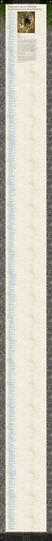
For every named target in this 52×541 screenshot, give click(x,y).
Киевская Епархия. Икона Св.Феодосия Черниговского (12, 173)
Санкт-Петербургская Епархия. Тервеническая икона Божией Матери (12, 456)
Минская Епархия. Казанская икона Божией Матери (12, 204)
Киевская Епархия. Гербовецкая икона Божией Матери (12, 169)
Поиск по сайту (28, 536)
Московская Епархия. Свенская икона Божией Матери (12, 305)
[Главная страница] (2, 1)
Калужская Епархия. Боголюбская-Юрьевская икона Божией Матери (12, 158)
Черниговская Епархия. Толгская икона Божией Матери (12, 513)
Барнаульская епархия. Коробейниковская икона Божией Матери (12, 18)
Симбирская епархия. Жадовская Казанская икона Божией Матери (12, 466)
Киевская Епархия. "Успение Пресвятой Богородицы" (12, 166)
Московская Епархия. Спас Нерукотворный (12, 307)
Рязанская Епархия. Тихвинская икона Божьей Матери (12, 426)
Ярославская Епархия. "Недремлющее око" (11, 518)
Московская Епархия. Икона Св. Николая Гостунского (12, 275)
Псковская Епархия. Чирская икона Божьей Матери (12, 403)
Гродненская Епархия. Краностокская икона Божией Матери (11, 96)
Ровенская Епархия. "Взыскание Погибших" (12, 409)
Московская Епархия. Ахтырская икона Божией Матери (12, 252)
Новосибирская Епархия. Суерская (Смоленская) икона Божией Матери (12, 351)
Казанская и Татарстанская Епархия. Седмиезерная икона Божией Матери (12, 156)
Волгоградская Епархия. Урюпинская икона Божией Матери (12, 76)
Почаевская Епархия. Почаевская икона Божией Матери (12, 388)
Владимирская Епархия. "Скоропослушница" (12, 55)
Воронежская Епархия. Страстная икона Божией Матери (12, 86)
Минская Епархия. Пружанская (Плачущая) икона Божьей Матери (12, 211)
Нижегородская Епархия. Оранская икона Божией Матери (12, 332)
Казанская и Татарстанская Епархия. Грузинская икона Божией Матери (12, 148)
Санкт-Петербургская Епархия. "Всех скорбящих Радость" (12, 442)
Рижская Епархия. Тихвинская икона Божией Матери (12, 405)
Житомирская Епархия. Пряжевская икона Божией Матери (12, 126)
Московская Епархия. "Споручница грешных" (12, 246)
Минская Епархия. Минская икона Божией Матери (12, 208)
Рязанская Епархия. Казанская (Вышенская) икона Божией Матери (12, 424)
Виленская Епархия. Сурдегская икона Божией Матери (12, 44)
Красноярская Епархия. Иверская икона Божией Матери (12, 185)
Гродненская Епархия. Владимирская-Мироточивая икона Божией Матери (12, 91)
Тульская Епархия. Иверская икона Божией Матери (12, 494)
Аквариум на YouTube (29, 538)
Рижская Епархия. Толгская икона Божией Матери (12, 407)
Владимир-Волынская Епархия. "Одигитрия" (11, 49)
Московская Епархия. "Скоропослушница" (11, 244)
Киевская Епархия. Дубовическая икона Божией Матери (11, 171)
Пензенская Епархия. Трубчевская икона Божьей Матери (12, 373)
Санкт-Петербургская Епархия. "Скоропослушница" (12, 446)
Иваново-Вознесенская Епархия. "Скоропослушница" (12, 131)
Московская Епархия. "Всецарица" (11, 226)
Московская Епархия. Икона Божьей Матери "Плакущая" (12, 274)
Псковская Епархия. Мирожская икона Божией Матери (12, 397)
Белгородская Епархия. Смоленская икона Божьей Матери (12, 25)
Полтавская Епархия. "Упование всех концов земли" (12, 380)
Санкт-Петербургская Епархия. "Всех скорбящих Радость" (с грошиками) (12, 440)
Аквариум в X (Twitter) (27, 538)
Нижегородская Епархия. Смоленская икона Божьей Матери (12, 335)
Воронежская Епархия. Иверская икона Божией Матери (12, 84)
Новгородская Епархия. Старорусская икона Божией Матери (12, 341)
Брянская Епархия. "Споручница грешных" (12, 35)
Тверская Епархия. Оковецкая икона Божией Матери (12, 488)
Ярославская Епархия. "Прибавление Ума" (11, 520)
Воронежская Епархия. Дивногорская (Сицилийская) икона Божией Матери (12, 81)
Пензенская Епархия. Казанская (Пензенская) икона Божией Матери (12, 368)
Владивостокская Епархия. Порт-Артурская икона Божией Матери (12, 47)
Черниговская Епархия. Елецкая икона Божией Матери (12, 507)
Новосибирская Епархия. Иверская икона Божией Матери (12, 343)
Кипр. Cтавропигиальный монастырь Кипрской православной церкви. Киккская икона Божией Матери (12, 177)
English (48, 1)
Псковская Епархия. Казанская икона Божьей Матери (12, 394)
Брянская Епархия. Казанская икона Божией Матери (12, 40)
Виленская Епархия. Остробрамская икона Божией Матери (11, 42)
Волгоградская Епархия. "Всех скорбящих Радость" (12, 73)
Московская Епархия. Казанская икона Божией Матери (12, 287)
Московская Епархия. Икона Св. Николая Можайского (12, 277)
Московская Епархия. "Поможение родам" (11, 243)
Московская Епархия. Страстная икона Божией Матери (12, 311)
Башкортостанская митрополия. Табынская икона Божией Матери (12, 21)
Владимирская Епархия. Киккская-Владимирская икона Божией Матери (12, 65)
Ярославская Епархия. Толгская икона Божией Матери (12, 526)
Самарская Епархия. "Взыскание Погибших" (12, 431)
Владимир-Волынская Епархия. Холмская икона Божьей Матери (12, 51)
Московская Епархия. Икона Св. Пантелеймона (12, 281)
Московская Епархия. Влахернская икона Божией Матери (12, 259)
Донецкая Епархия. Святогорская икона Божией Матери (12, 104)
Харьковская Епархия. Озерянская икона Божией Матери (12, 499)
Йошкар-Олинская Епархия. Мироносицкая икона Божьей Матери (12, 145)
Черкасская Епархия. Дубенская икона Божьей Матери (12, 504)
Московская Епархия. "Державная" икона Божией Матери (12, 230)
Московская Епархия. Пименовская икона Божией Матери (12, 300)
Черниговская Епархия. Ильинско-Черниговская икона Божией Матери (12, 509)
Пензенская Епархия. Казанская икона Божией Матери (12, 371)
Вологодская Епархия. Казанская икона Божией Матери (12, 78)
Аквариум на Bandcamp (25, 538)
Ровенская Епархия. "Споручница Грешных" (12, 412)
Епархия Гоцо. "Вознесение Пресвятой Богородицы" (12, 115)
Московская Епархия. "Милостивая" (11, 234)
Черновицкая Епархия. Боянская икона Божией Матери (12, 516)
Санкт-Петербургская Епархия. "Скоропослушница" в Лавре (12, 448)
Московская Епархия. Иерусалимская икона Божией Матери (11, 269)
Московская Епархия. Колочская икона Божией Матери (12, 292)
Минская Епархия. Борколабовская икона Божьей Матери (12, 199)
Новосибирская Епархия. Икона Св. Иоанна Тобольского (12, 346)
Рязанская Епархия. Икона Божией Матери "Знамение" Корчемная (12, 421)
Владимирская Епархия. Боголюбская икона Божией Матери (12, 57)
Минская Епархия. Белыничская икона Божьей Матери (12, 197)
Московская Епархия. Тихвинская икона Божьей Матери (12, 313)
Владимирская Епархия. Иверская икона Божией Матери (12, 62)
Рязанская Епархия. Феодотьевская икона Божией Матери (11, 429)
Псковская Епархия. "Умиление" (11, 389)
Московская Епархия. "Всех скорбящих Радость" (12, 224)
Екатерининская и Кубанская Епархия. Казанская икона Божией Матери (12, 112)
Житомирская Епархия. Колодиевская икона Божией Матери (12, 121)
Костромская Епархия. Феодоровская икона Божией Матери (12, 182)
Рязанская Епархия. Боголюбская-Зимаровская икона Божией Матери (12, 419)
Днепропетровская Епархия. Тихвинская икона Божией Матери (12, 101)
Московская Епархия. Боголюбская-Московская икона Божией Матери (12, 254)
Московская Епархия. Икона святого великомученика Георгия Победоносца (12, 285)
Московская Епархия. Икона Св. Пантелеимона (12, 279)
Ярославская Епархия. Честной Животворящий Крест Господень (12, 529)
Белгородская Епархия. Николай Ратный (12, 23)
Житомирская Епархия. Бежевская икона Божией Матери (12, 119)
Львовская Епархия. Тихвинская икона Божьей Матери (12, 192)
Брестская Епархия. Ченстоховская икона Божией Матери (11, 32)
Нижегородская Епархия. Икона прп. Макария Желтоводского (12, 327)
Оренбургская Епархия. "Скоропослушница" (12, 361)
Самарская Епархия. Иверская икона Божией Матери (12, 435)
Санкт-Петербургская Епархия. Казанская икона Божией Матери (12, 451)
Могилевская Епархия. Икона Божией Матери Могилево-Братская (12, 216)
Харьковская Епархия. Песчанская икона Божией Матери (12, 502)
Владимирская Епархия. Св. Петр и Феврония (12, 72)
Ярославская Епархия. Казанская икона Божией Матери (12, 522)
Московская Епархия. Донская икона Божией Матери (12, 264)
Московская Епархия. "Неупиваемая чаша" (11, 236)
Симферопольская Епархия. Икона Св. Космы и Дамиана (12, 470)
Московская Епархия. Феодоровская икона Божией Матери (11, 318)
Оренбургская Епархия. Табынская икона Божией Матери (12, 363)
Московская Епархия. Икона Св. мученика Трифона (12, 282)
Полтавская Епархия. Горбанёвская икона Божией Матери (12, 383)
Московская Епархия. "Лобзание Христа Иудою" (12, 232)
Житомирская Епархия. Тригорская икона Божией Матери (12, 129)
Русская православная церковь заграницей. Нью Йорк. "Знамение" (12, 416)
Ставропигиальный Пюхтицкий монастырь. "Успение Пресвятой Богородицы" (12, 478)
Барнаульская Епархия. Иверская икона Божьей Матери (12, 14)
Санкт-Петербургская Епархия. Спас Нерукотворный (11, 453)
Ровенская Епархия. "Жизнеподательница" (11, 411)
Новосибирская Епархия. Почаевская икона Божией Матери (12, 348)
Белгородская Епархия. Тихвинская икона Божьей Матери (12, 28)
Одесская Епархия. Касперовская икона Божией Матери (11, 359)
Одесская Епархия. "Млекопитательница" (11, 354)
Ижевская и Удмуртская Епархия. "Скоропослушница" (12, 132)
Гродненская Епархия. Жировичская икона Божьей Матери (12, 94)
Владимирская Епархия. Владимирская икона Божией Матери (12, 60)
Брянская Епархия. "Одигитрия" (11, 34)
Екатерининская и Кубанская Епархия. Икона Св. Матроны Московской (12, 110)
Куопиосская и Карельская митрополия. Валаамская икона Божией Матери (12, 190)
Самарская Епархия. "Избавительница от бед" (12, 433)
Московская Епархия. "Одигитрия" (11, 241)
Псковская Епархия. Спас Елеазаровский (12, 401)
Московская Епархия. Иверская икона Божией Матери (12, 267)
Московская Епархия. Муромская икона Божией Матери (12, 297)
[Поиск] (2, 537)
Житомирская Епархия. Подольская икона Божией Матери (12, 124)
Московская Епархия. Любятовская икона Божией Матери (12, 295)
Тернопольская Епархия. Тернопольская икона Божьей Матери (12, 490)
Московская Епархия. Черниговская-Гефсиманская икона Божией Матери (11, 321)
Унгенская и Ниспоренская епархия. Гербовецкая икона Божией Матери (12, 497)
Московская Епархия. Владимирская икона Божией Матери (11, 257)
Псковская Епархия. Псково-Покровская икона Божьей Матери (12, 399)
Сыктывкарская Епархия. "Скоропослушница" (12, 483)
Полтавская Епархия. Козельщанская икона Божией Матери (11, 385)
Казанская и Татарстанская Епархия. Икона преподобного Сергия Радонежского (12, 150)
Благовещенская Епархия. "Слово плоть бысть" (12, 29)
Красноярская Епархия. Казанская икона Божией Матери (12, 187)
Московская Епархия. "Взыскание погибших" (12, 223)
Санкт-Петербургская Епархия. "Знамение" (11, 444)
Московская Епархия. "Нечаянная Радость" (11, 237)
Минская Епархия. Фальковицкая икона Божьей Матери (11, 213)
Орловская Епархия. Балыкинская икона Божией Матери (12, 366)
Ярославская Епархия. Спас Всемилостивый (12, 524)
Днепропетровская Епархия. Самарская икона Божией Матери (12, 99)
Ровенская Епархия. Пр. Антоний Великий (12, 414)
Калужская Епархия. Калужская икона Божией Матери (12, 161)
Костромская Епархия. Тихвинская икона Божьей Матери (12, 180)
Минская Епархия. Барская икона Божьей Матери (12, 194)
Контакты (23, 536)
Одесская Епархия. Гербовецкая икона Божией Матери (12, 357)
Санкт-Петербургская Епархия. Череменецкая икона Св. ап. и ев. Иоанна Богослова (12, 461)
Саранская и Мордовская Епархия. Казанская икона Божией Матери (12, 464)
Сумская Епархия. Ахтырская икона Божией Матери (12, 482)
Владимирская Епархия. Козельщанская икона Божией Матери (12, 67)
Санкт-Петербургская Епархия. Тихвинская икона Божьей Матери (12, 458)
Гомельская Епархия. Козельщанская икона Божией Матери (11, 89)
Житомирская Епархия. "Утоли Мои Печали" (12, 117)
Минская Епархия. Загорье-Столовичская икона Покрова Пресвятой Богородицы (12, 202)
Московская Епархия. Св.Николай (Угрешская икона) (12, 302)
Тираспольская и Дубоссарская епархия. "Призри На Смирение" (12, 493)
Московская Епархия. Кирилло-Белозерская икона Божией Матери (12, 290)
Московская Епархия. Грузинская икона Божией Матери (12, 221)
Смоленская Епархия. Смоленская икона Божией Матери (12, 476)
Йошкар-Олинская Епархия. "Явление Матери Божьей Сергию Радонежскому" (12, 143)
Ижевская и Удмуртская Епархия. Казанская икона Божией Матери (12, 140)
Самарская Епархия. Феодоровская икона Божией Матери (11, 437)
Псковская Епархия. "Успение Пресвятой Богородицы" (11, 392)
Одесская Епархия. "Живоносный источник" (12, 353)
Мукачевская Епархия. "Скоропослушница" (11, 323)
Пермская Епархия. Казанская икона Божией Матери (12, 378)
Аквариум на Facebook (23, 538)
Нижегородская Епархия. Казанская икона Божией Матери (12, 330)
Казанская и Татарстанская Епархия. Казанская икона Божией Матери (12, 153)
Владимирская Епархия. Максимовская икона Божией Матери (12, 70)
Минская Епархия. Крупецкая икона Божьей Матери (12, 207)
